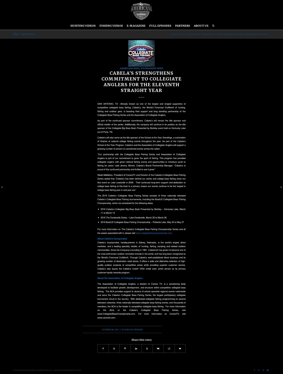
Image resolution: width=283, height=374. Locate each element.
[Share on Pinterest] (125, 348)
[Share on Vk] (158, 348)
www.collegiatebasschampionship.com (154, 232)
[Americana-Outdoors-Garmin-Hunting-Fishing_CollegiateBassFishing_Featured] (141, 53)
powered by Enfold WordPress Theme (67, 370)
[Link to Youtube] (268, 370)
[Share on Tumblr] (147, 348)
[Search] (212, 25)
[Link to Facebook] (254, 370)
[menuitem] (83, 25)
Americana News (130, 68)
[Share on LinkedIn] (136, 348)
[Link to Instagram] (263, 370)
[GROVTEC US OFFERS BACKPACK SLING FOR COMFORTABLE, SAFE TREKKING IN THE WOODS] (280, 187)
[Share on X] (114, 348)
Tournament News (152, 68)
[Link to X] (259, 370)
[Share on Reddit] (169, 348)
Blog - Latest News (24, 34)
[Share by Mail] (180, 348)
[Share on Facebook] (103, 348)
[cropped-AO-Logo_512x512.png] (141, 11)
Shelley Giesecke (133, 329)
